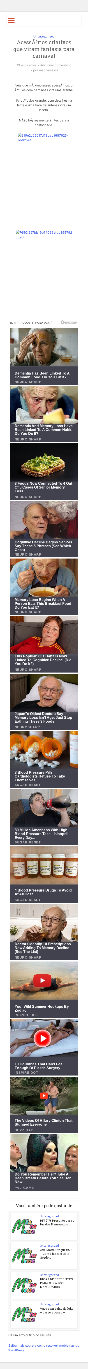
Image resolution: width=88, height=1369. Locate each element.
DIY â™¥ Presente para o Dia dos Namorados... (57, 1222)
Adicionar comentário (55, 65)
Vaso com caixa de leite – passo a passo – (57, 1310)
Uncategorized (44, 36)
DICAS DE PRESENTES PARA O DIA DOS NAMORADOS (56, 1283)
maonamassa (48, 70)
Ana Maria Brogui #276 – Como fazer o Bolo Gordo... (56, 1254)
